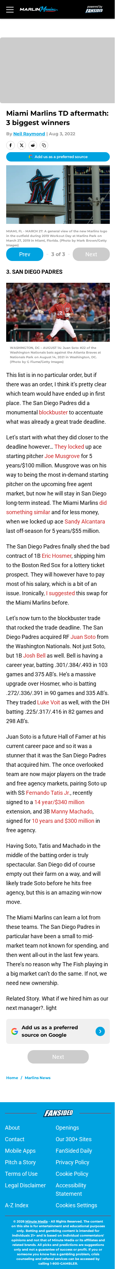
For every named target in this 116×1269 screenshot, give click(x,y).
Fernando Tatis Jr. (48, 792)
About (12, 1127)
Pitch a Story (20, 1162)
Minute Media (36, 1221)
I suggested (60, 593)
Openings (67, 1127)
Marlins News (37, 1077)
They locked (69, 446)
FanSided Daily (74, 1150)
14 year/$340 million (59, 802)
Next (91, 254)
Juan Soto (83, 637)
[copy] (44, 145)
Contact (14, 1139)
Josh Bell (34, 655)
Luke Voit (48, 702)
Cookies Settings (76, 1205)
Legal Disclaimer (25, 1185)
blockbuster (53, 412)
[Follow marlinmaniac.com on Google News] (100, 1031)
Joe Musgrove (62, 456)
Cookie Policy (72, 1173)
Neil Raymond (29, 134)
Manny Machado (71, 811)
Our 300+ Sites (74, 1139)
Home (12, 1077)
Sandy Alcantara (85, 521)
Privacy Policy (72, 1162)
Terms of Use (21, 1173)
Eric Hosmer (56, 555)
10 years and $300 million (63, 821)
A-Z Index (16, 1205)
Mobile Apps (20, 1150)
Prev (24, 254)
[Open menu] (10, 9)
